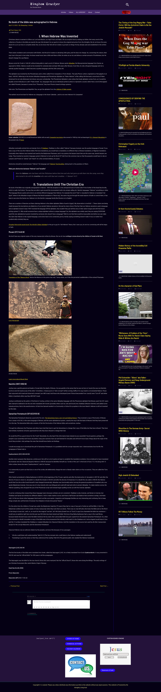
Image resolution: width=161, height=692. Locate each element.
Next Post (104, 586)
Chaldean (45, 148)
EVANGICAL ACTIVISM (74, 644)
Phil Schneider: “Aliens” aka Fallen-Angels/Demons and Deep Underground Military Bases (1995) (134, 380)
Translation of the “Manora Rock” (19, 277)
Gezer (22, 140)
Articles (63, 12)
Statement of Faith (107, 670)
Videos (71, 12)
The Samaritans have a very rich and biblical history (61, 418)
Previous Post (14, 586)
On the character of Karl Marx (130, 286)
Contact (97, 12)
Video (120, 50)
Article (31, 25)
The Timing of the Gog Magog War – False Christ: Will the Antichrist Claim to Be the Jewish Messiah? (135, 25)
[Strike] (41, 607)
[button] (127, 5)
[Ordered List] (44, 607)
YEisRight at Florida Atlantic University (134, 65)
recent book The (28, 224)
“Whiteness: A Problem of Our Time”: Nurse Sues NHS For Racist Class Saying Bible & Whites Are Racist (134, 335)
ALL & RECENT (80, 12)
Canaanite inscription (56, 137)
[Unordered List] (46, 607)
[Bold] (34, 607)
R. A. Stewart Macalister (97, 137)
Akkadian (72, 63)
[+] (58, 607)
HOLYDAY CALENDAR (73, 649)
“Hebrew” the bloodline (57, 164)
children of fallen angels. (64, 89)
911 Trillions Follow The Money (130, 511)
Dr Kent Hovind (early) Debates (131, 209)
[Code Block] (51, 607)
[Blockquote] (48, 607)
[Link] (53, 607)
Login (88, 596)
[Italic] (36, 607)
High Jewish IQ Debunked (129, 475)
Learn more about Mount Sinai (18, 379)
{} (55, 607)
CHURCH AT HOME (73, 638)
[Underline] (39, 607)
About (90, 12)
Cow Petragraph (14, 320)
